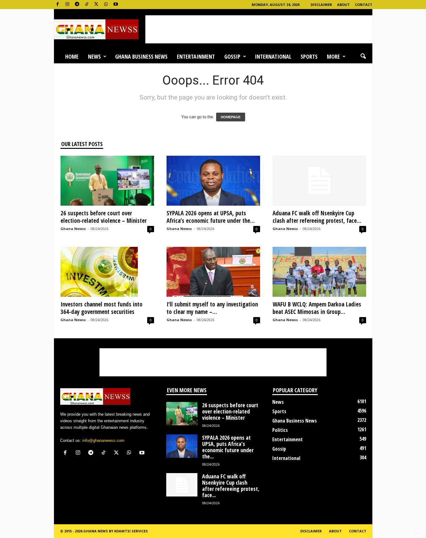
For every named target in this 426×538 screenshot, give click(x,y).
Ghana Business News (141, 56)
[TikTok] (86, 4)
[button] (363, 56)
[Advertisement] (258, 29)
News (94, 56)
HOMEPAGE (230, 117)
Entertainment (196, 56)
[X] (96, 4)
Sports (309, 56)
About (343, 4)
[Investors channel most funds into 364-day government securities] (107, 272)
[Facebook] (57, 4)
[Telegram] (77, 4)
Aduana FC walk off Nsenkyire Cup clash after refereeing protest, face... (317, 217)
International (273, 56)
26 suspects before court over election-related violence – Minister (105, 217)
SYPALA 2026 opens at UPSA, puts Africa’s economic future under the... (211, 217)
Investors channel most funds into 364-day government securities (102, 308)
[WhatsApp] (106, 4)
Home (72, 56)
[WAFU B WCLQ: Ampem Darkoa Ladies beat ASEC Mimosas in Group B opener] (319, 272)
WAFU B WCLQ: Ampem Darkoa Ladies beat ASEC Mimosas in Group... (317, 308)
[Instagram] (67, 4)
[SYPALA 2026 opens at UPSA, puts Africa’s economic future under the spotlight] (213, 181)
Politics (280, 430)
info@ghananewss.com (103, 440)
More (333, 56)
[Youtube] (115, 4)
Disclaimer (321, 4)
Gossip (232, 56)
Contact (363, 4)
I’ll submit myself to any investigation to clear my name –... (212, 308)
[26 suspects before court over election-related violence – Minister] (107, 181)
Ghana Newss (73, 228)
